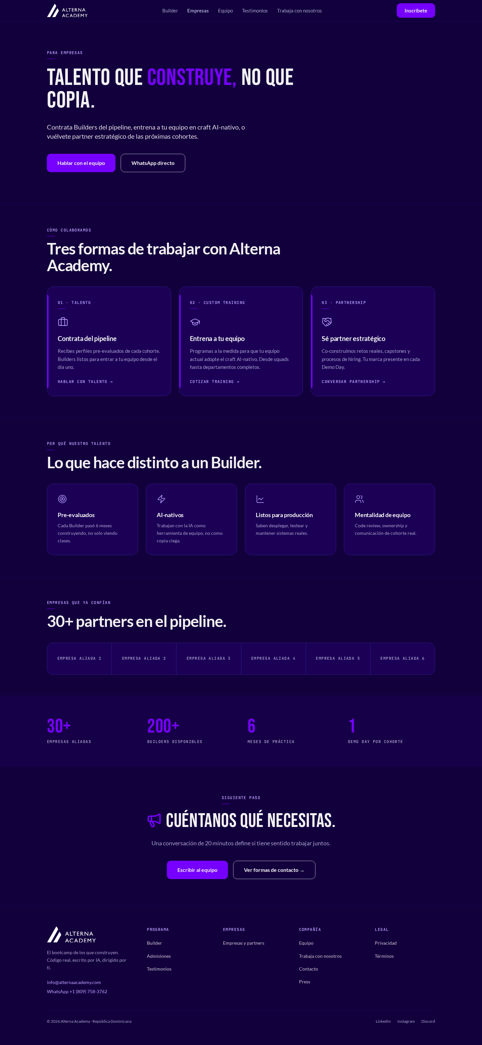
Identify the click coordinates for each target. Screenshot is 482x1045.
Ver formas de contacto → (274, 870)
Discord (428, 1021)
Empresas (198, 10)
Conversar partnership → (353, 381)
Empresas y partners (243, 943)
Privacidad (386, 943)
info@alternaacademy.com (74, 982)
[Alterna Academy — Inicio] (67, 10)
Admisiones (159, 956)
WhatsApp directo (152, 163)
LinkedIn (383, 1021)
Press (304, 981)
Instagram (406, 1021)
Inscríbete (416, 10)
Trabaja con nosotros (299, 10)
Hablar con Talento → (85, 381)
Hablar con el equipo (81, 163)
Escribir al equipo (197, 870)
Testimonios (255, 10)
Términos (384, 956)
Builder (170, 10)
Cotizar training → (215, 381)
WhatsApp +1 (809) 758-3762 (77, 991)
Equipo (225, 10)
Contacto (308, 969)
